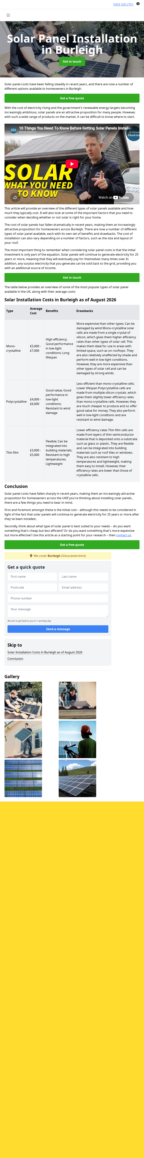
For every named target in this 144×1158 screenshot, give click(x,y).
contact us (123, 535)
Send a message (58, 629)
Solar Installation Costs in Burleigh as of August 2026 (45, 652)
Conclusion (15, 659)
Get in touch (72, 61)
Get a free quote (72, 98)
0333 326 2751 (123, 4)
